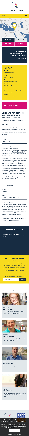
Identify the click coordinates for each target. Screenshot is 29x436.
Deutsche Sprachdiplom (18, 152)
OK (14, 431)
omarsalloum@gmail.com (10, 81)
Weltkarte (21, 270)
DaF (18, 197)
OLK (4, 185)
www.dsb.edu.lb (8, 85)
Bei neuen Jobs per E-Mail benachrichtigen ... (14, 276)
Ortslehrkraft (9, 185)
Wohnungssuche (6, 214)
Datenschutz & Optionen (14, 434)
